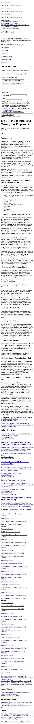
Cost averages (4, 704)
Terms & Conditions (18, 715)
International (4, 681)
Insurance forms (5, 705)
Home (2, 676)
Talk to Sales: (8, 714)
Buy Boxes (28, 682)
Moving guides (11, 682)
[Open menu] (29, 25)
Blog (4, 682)
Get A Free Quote (14, 28)
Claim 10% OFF (5, 20)
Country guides (13, 704)
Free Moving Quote (13, 695)
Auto (17, 681)
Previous (5, 80)
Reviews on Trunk (6, 679)
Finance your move (26, 702)
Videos (18, 676)
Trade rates (25, 705)
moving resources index (16, 509)
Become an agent (28, 677)
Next (10, 80)
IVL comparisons (20, 682)
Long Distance (12, 681)
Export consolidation (15, 705)
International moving (27, 692)
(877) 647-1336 (19, 44)
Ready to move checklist (16, 677)
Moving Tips (4, 695)
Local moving (17, 692)
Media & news (12, 676)
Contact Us (23, 684)
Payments (20, 704)
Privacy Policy (8, 110)
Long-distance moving (7, 692)
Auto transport (14, 694)
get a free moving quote (12, 511)
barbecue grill (20, 371)
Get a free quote (5, 684)
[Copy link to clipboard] (1, 137)
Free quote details (15, 684)
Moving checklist (5, 702)
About (6, 676)
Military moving (5, 694)
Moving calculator (16, 702)
